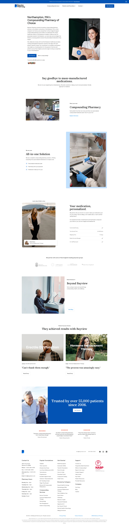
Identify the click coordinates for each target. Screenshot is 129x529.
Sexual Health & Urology (63, 485)
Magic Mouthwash (44, 483)
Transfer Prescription (62, 468)
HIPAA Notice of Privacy (97, 515)
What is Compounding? (81, 468)
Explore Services (74, 115)
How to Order (60, 472)
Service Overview (44, 495)
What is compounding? (43, 55)
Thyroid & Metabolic (62, 501)
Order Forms (60, 478)
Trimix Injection (43, 465)
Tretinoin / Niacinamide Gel (46, 478)
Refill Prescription (61, 463)
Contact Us (78, 463)
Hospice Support (79, 472)
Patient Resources (79, 478)
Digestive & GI (60, 504)
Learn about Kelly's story (38, 201)
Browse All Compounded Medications (46, 486)
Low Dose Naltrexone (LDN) (47, 470)
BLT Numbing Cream (45, 480)
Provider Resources (80, 480)
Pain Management (44, 503)
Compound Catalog (62, 476)
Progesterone (43, 474)
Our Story (77, 487)
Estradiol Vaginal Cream (45, 476)
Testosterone (43, 472)
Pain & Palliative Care (62, 493)
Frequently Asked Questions (82, 465)
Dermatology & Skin (62, 487)
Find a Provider (60, 470)
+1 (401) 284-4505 (28, 467)
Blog (76, 489)
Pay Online (77, 476)
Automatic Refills (61, 465)
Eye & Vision (60, 495)
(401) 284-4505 (91, 451)
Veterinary (59, 497)
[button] (53, 6)
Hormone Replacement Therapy (45, 498)
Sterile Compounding (45, 505)
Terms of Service (79, 515)
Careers (77, 491)
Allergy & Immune (61, 510)
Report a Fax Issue (79, 470)
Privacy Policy (63, 515)
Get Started (77, 1)
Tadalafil (42, 463)
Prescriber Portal (61, 474)
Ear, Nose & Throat (62, 506)
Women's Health (61, 499)
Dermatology (43, 501)
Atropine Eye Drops (44, 468)
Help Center (78, 474)
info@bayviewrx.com (81, 451)
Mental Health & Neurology (64, 508)
